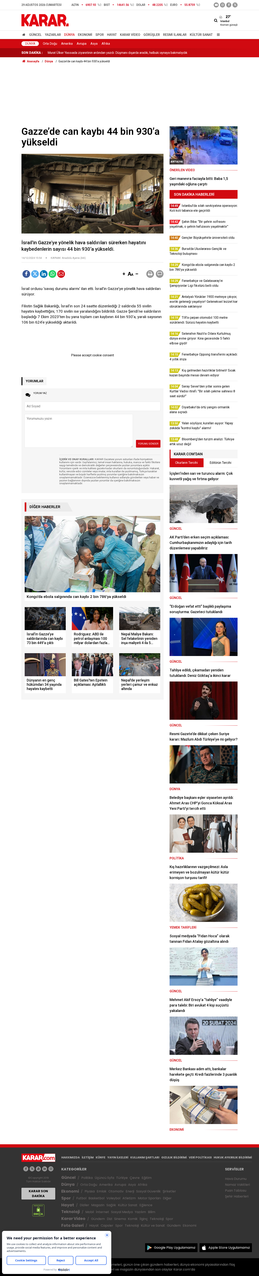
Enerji (130, 1191)
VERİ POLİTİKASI (200, 1157)
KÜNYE (100, 1157)
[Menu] (217, 35)
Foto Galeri (72, 1225)
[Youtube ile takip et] (216, 4)
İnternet (102, 1212)
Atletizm (129, 1198)
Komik (133, 1219)
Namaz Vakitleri (237, 1184)
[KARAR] (45, 20)
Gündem (98, 1219)
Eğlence (145, 1205)
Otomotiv (116, 1191)
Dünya (69, 35)
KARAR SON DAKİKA (38, 1193)
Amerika (67, 44)
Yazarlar (53, 35)
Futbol (81, 1198)
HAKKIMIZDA (70, 1157)
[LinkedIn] (44, 274)
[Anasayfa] (24, 35)
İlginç (144, 1219)
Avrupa (81, 44)
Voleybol (113, 1198)
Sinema (120, 1219)
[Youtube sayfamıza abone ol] (38, 1168)
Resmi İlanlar (175, 35)
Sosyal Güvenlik (148, 1191)
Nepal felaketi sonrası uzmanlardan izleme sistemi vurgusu (89, 53)
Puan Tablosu (235, 1190)
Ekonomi (85, 35)
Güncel (35, 35)
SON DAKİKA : (32, 53)
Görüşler (151, 35)
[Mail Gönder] (61, 274)
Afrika (106, 44)
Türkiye (122, 1177)
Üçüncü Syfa (104, 1177)
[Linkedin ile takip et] (44, 1168)
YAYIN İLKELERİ (117, 1157)
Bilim (151, 1212)
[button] (124, 274)
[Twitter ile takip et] (235, 4)
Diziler (84, 1205)
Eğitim (147, 1177)
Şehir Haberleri (236, 1196)
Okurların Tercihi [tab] (186, 463)
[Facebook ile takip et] (228, 4)
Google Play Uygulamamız (174, 1247)
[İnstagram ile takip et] (222, 4)
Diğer (167, 1198)
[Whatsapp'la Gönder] (52, 274)
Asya (94, 44)
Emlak (101, 1191)
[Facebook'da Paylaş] (26, 274)
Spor (100, 35)
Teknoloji (70, 1211)
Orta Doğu (50, 44)
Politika (87, 1177)
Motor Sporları (149, 1198)
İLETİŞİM (88, 1157)
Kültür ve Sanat (153, 1225)
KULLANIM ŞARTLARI (144, 1157)
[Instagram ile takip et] (50, 1168)
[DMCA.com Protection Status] (38, 1210)
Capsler (107, 1225)
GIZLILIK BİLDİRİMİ (174, 1157)
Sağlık (111, 1205)
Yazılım (140, 1212)
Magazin (97, 1205)
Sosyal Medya (122, 1212)
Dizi (109, 1219)
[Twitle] (35, 274)
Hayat (112, 35)
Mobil (89, 1212)
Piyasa (90, 1191)
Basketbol (96, 1198)
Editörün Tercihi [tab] (220, 463)
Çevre (135, 1177)
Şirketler (169, 1191)
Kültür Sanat (201, 35)
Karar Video (130, 35)
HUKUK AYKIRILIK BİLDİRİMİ (233, 1157)
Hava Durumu (235, 1178)
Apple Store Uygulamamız (229, 1247)
